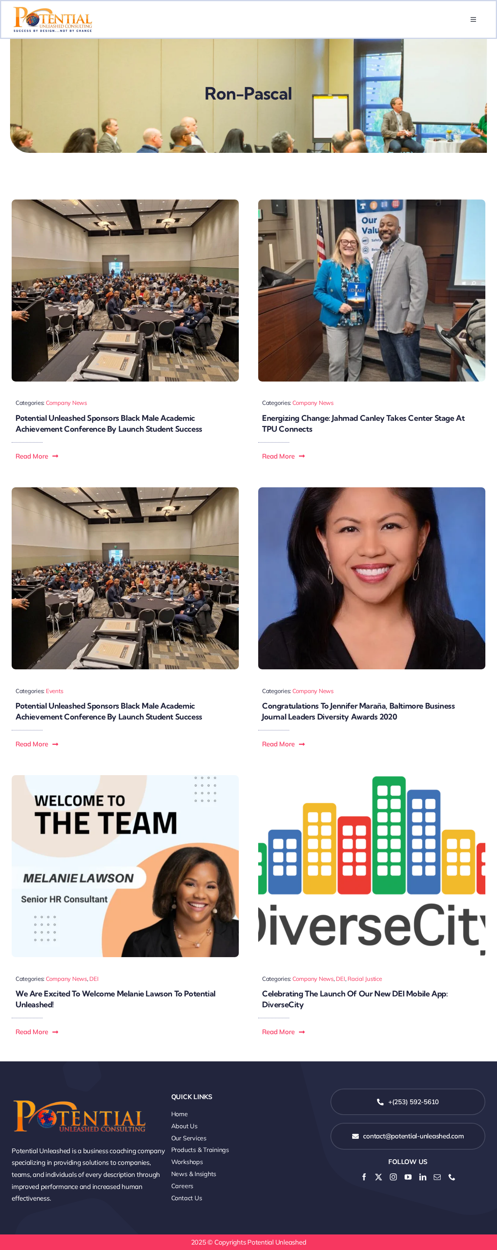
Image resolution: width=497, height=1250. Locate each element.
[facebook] (364, 1176)
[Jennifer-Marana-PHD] (371, 491)
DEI (93, 978)
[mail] (437, 1176)
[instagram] (393, 1176)
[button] (37, 456)
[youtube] (408, 1176)
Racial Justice (365, 978)
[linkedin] (422, 1176)
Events (54, 691)
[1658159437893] (125, 778)
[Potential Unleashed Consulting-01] (52, 10)
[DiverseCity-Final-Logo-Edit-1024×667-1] (371, 778)
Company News (66, 402)
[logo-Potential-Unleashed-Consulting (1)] (80, 1092)
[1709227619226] (125, 203)
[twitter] (378, 1176)
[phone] (451, 1176)
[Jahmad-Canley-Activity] (371, 203)
